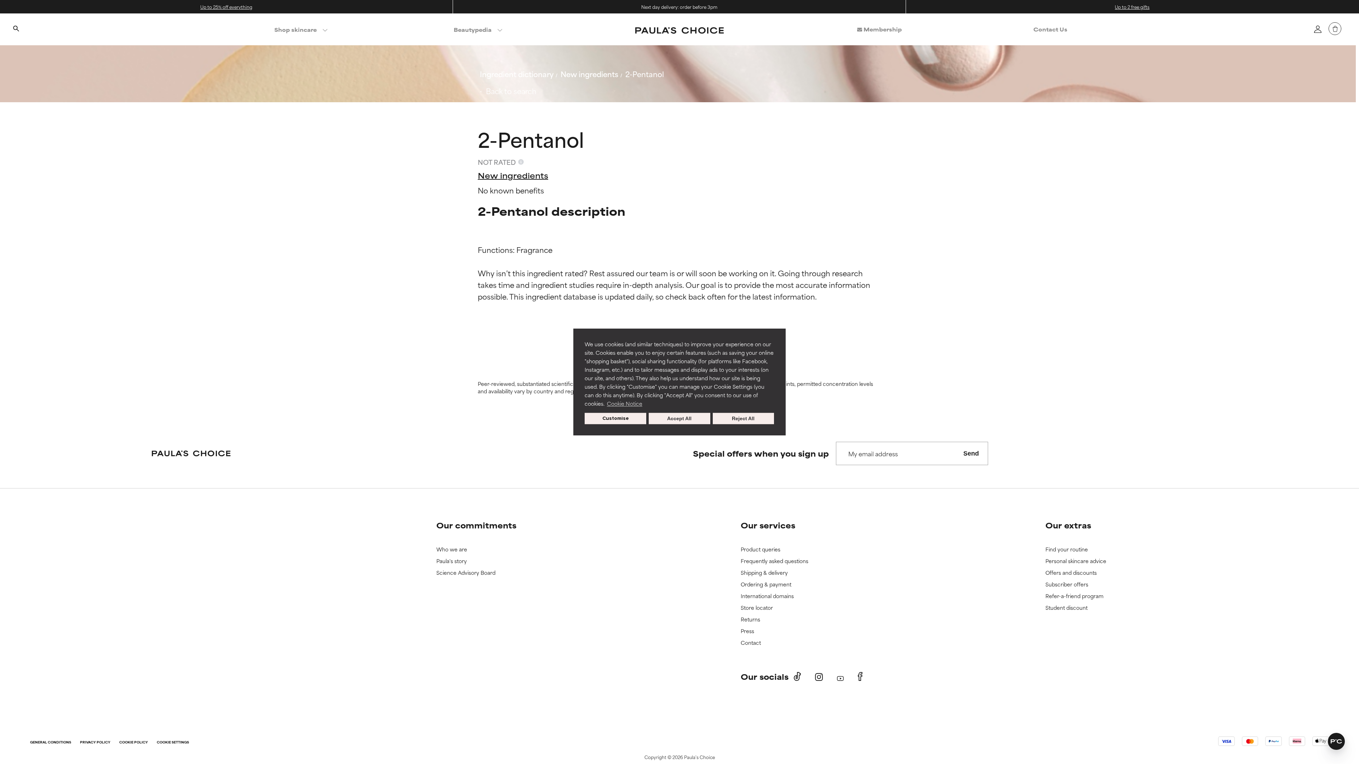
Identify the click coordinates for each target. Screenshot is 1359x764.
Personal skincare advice (1075, 561)
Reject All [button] (743, 418)
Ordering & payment (766, 584)
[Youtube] (840, 676)
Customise (615, 418)
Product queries (760, 549)
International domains (767, 596)
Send (971, 453)
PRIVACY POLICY (95, 742)
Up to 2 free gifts (1132, 6)
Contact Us (1050, 29)
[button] (1336, 741)
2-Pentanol (644, 74)
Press (747, 631)
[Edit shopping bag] (1335, 28)
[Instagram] (819, 676)
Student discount (1066, 607)
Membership (882, 29)
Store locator (757, 607)
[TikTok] (797, 676)
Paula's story (451, 561)
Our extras (1068, 525)
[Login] (1317, 29)
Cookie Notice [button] (624, 403)
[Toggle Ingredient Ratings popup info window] (521, 162)
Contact (751, 643)
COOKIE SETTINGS (173, 742)
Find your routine (1066, 549)
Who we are (451, 549)
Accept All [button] (679, 418)
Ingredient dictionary (517, 74)
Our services (768, 525)
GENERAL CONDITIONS (50, 742)
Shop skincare (295, 29)
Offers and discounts (1071, 572)
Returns (750, 619)
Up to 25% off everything (226, 6)
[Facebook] (860, 676)
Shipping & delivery (764, 572)
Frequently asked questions (774, 561)
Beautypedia (473, 29)
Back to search (511, 91)
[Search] (16, 29)
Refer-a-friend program (1074, 596)
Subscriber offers (1066, 584)
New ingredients (589, 74)
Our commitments (476, 525)
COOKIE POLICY (133, 742)
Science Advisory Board (465, 572)
